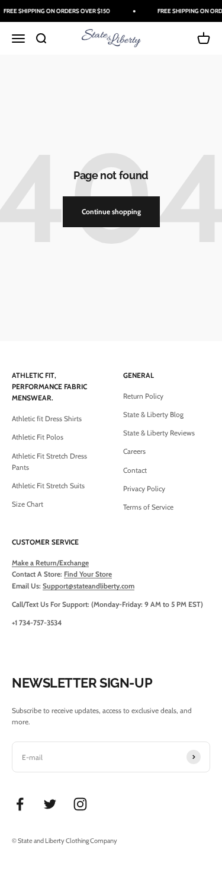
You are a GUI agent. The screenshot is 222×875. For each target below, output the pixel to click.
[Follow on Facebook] (20, 804)
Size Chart (27, 503)
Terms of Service (148, 506)
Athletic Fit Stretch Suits (48, 485)
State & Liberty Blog (153, 414)
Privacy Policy (144, 488)
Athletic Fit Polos (37, 436)
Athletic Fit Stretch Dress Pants (49, 461)
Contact (135, 470)
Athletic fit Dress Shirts (47, 418)
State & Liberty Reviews (159, 432)
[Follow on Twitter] (50, 804)
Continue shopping (111, 211)
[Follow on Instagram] (80, 804)
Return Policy (143, 396)
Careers (134, 451)
